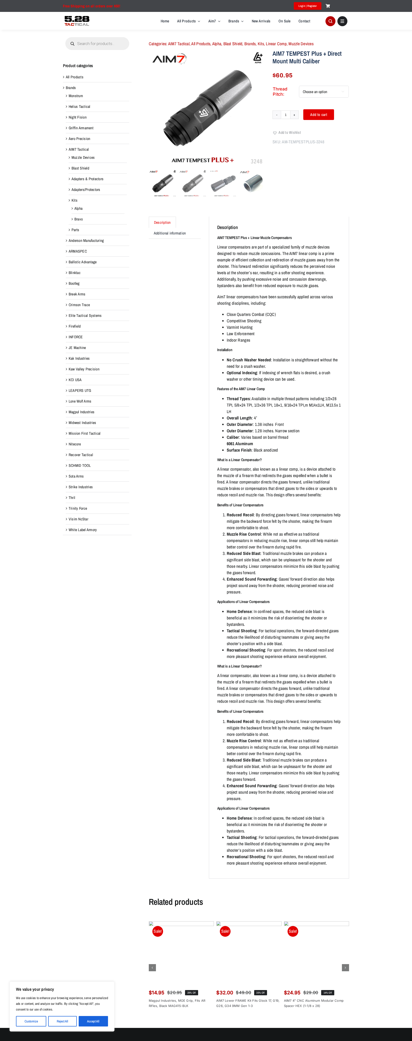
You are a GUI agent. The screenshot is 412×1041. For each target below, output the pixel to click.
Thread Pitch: (280, 91)
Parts (75, 229)
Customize (31, 1021)
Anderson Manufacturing (86, 240)
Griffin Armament (81, 127)
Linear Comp (276, 44)
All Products (200, 44)
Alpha (216, 44)
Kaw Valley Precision (84, 369)
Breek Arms (77, 294)
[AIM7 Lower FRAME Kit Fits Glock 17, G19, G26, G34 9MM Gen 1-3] (248, 953)
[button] (287, 132)
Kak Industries (79, 358)
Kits (261, 44)
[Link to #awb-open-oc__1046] (330, 21)
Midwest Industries (82, 422)
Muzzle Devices (300, 44)
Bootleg (74, 283)
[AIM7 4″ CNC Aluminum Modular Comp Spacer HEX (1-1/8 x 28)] (316, 953)
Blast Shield (232, 44)
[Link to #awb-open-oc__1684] (342, 21)
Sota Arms (76, 476)
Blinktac (75, 272)
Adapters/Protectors (86, 189)
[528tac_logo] (77, 16)
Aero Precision (79, 138)
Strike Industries (81, 486)
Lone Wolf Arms (80, 401)
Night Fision (78, 117)
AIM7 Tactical (179, 44)
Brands (250, 44)
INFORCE (76, 336)
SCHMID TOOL (80, 465)
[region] (62, 1006)
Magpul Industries (81, 411)
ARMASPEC (78, 251)
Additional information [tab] (170, 233)
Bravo (78, 219)
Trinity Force (78, 508)
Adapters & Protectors (87, 178)
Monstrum (76, 95)
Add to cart (318, 114)
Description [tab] (162, 222)
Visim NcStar (78, 519)
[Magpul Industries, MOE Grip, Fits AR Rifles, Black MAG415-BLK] (181, 953)
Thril (72, 497)
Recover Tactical (81, 454)
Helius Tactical (79, 106)
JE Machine (77, 347)
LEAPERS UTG (80, 390)
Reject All (62, 1021)
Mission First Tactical (84, 433)
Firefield (75, 326)
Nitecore (75, 444)
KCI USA (75, 379)
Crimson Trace (79, 304)
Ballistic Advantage (83, 261)
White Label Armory (83, 529)
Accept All (93, 1021)
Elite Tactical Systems (85, 315)
